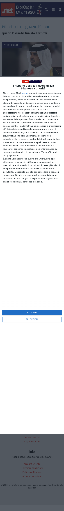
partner (25, 93)
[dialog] (32, 255)
